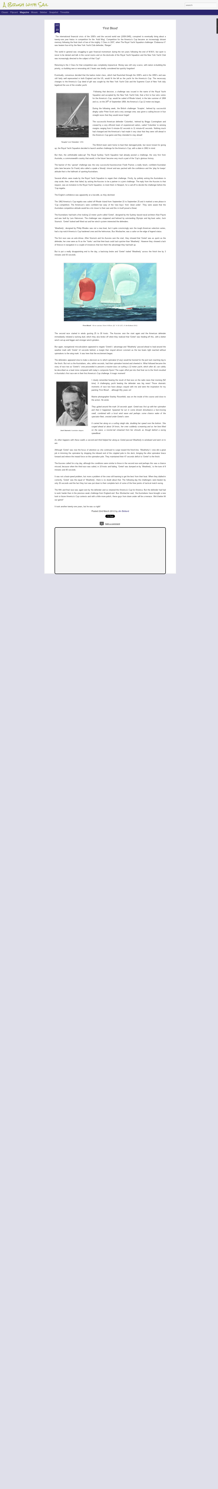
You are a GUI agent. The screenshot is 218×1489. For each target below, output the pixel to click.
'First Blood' (110, 28)
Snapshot (53, 12)
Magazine (24, 12)
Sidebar (43, 12)
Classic (4, 12)
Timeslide (64, 12)
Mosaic (34, 12)
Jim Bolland (123, 511)
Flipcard (14, 12)
